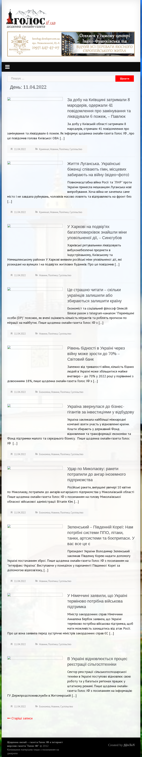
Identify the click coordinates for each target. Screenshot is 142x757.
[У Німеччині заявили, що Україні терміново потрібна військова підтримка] (35, 609)
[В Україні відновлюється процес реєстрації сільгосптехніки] (35, 674)
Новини (54, 149)
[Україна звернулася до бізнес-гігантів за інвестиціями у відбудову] (35, 419)
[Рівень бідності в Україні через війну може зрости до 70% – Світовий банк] (35, 361)
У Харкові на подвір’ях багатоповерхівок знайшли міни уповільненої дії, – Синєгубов (97, 232)
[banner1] (71, 43)
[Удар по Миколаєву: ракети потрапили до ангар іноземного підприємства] (35, 477)
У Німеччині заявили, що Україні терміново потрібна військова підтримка (97, 601)
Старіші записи (22, 718)
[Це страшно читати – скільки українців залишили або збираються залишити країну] (35, 301)
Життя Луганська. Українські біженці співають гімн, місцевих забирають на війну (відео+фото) (98, 169)
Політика (64, 149)
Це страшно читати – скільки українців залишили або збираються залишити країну (94, 295)
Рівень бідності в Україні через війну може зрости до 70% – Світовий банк (96, 354)
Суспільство (76, 149)
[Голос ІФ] (30, 18)
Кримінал (44, 149)
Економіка (44, 392)
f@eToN (129, 745)
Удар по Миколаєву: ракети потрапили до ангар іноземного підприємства (96, 474)
